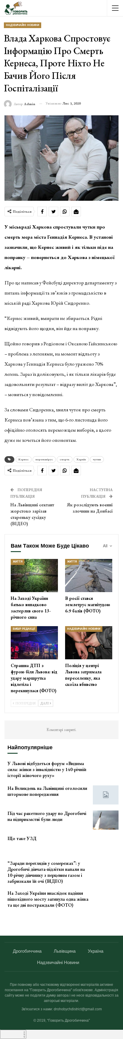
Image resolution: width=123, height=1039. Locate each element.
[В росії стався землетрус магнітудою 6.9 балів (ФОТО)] (88, 575)
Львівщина (65, 951)
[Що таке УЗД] (106, 845)
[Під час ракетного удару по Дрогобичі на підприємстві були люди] (106, 820)
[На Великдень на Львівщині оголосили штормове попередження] (106, 794)
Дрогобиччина (27, 951)
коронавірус (44, 459)
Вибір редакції (24, 628)
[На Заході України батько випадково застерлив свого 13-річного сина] (34, 575)
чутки (97, 459)
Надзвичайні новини (22, 25)
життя (17, 561)
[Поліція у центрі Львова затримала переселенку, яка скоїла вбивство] (88, 642)
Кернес (24, 459)
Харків (81, 459)
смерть (65, 459)
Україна (95, 951)
